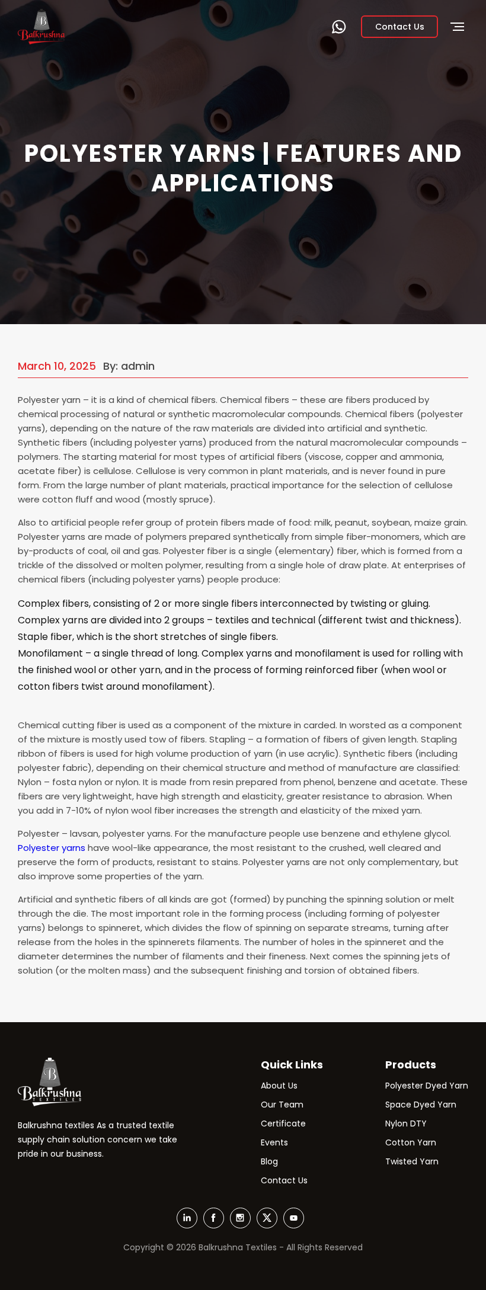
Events (274, 1142)
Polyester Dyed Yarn (426, 1085)
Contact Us (284, 1180)
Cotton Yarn (410, 1142)
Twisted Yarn (412, 1161)
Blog (269, 1161)
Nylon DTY (406, 1123)
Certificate (283, 1123)
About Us (279, 1085)
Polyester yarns (51, 847)
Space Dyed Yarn (420, 1104)
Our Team (282, 1104)
